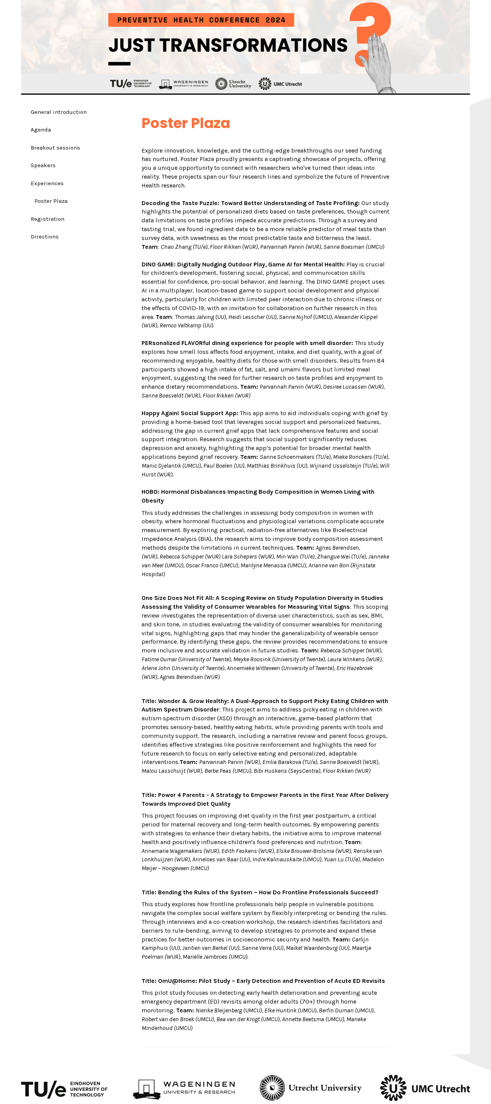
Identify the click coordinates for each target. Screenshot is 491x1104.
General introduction (59, 111)
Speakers (43, 165)
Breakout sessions (55, 147)
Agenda (41, 129)
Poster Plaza (51, 200)
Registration (47, 218)
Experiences (47, 183)
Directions (45, 236)
